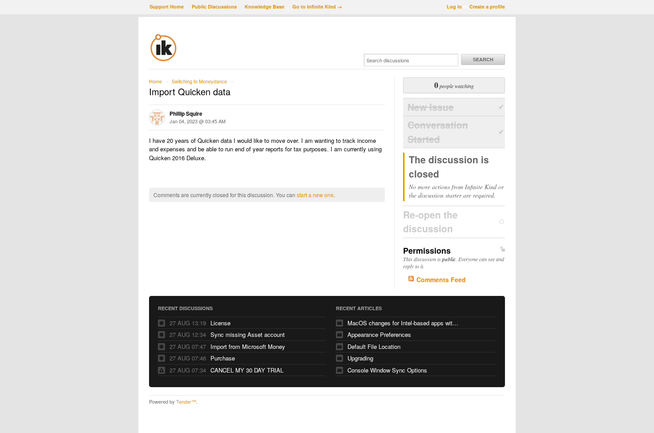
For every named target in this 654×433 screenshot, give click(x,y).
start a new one (315, 194)
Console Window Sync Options (387, 370)
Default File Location (373, 346)
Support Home (166, 6)
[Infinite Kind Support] (163, 60)
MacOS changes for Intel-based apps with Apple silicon (403, 323)
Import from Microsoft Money (247, 346)
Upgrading (360, 358)
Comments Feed (441, 279)
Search (483, 59)
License (220, 323)
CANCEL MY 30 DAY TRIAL (246, 370)
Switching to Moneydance (199, 81)
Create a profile (487, 6)
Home (155, 81)
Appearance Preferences (379, 334)
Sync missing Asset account (247, 334)
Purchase (222, 358)
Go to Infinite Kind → (317, 6)
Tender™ (186, 401)
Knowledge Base (264, 6)
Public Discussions (214, 6)
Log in (454, 6)
